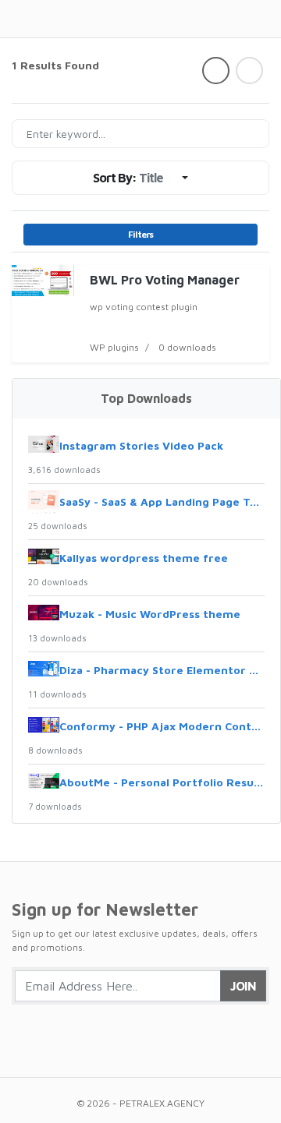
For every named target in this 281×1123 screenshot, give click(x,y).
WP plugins (114, 347)
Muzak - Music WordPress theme (149, 613)
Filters (140, 234)
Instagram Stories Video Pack (141, 445)
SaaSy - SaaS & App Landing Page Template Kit (162, 501)
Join (243, 986)
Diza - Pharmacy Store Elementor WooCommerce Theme (162, 669)
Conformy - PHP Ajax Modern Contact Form (162, 726)
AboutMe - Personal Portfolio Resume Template (162, 782)
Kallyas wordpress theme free (143, 557)
